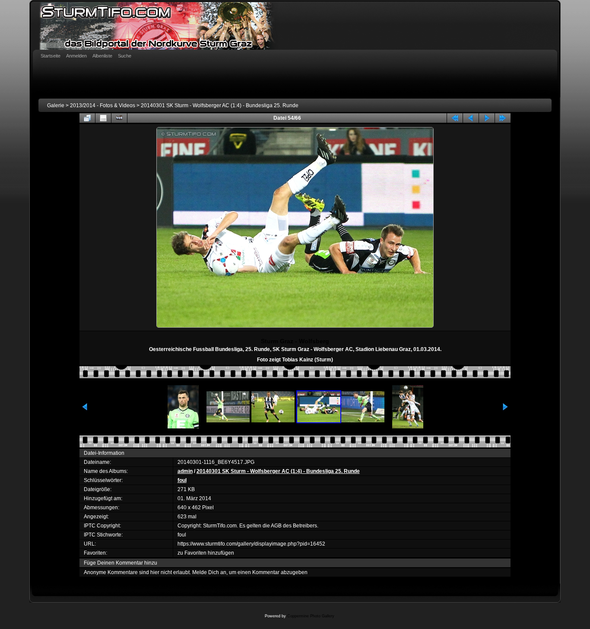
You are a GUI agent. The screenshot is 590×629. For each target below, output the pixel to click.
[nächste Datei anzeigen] (487, 118)
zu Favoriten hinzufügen (206, 553)
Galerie (55, 105)
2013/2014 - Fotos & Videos (102, 105)
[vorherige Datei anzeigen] (471, 118)
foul (182, 480)
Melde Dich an (209, 572)
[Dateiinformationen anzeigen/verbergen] (103, 118)
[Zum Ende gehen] (503, 118)
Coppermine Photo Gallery (310, 616)
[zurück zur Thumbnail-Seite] (87, 118)
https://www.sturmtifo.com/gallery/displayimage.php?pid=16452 (251, 544)
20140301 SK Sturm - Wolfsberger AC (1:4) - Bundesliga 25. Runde (219, 105)
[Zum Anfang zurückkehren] (455, 118)
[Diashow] (119, 118)
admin (185, 471)
